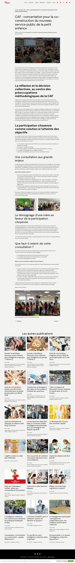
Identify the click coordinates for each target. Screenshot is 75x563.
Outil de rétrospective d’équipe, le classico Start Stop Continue (14, 424)
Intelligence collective (52, 32)
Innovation (18, 364)
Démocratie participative (43, 32)
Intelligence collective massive (15, 365)
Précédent (19, 321)
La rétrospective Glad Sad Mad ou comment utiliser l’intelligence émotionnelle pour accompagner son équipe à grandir (37, 425)
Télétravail (58, 429)
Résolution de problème (9, 367)
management (52, 530)
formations (64, 462)
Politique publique (8, 528)
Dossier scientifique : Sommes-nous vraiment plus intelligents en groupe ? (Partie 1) (37, 356)
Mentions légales (51, 557)
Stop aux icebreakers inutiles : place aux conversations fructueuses (15, 488)
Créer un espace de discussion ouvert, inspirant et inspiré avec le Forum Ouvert (59, 390)
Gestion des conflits (12, 364)
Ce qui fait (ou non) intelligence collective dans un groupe (37, 537)
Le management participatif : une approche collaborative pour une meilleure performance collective (59, 521)
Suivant (56, 321)
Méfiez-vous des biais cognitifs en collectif (57, 487)
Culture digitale (30, 525)
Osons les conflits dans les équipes (37, 487)
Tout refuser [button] (65, 561)
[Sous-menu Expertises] (33, 2)
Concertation (34, 32)
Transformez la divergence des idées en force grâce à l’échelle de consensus (37, 389)
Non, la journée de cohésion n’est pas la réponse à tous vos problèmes (37, 458)
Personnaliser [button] (59, 561)
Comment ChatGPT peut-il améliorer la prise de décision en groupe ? (37, 519)
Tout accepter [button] (70, 561)
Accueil (16, 10)
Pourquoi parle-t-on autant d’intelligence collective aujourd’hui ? (59, 537)
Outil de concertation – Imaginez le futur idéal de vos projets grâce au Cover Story (59, 356)
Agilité (6, 364)
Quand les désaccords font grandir (59, 457)
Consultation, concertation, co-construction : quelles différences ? (15, 537)
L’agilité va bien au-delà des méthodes (14, 457)
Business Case (22, 10)
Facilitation (23, 400)
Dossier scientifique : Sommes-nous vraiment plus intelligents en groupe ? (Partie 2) (15, 356)
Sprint (55, 429)
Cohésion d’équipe (30, 364)
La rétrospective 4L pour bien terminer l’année (58, 423)
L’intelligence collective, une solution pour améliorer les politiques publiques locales (15, 520)
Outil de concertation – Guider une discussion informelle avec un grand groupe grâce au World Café (14, 391)
